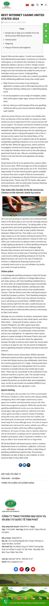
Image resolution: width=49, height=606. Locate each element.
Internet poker (10, 40)
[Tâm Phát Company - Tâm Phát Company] (9, 5)
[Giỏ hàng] (41, 5)
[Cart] (46, 30)
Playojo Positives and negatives (18, 47)
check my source (8, 116)
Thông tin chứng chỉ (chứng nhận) (17, 483)
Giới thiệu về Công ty (11, 474)
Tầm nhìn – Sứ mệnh (10, 478)
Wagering (9, 44)
